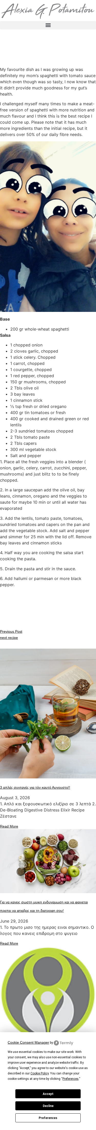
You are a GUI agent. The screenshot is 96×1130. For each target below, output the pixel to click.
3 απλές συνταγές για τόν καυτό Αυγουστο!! (35, 787)
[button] (48, 25)
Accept (48, 1094)
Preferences (48, 1118)
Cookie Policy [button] (39, 1073)
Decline (48, 1106)
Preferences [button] (70, 1079)
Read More (9, 826)
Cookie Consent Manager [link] (28, 1042)
